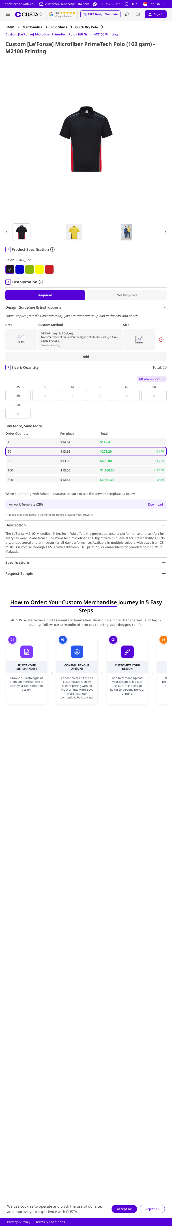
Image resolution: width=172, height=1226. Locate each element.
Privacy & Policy (18, 1222)
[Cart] (138, 14)
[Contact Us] (127, 14)
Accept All (124, 1209)
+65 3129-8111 (110, 4)
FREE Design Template (103, 14)
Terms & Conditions (50, 1222)
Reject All (152, 1209)
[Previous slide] (6, 232)
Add (86, 356)
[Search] (41, 14)
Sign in (158, 14)
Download (155, 504)
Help (134, 4)
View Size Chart (152, 378)
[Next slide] (165, 232)
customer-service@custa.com (67, 4)
